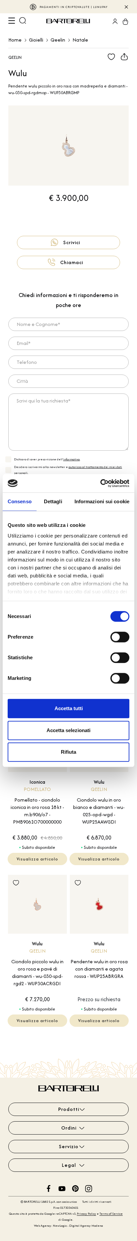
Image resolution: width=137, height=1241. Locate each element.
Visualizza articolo (37, 859)
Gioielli (36, 39)
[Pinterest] (75, 1187)
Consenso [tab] (20, 501)
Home (15, 39)
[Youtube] (62, 1187)
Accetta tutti (69, 708)
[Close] (126, 6)
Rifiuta (68, 752)
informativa (71, 459)
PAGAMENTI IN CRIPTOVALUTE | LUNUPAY (74, 7)
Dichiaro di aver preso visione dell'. (47, 459)
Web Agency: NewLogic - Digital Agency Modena (68, 1225)
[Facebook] (48, 1187)
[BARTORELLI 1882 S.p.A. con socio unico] (69, 21)
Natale (80, 39)
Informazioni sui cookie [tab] (101, 501)
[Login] (113, 21)
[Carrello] (123, 21)
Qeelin (58, 39)
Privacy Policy (86, 1213)
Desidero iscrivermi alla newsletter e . (68, 470)
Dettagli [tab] (53, 501)
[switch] (119, 637)
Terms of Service (111, 1213)
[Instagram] (88, 1187)
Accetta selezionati (68, 730)
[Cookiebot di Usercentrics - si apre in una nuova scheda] (100, 483)
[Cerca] (22, 21)
